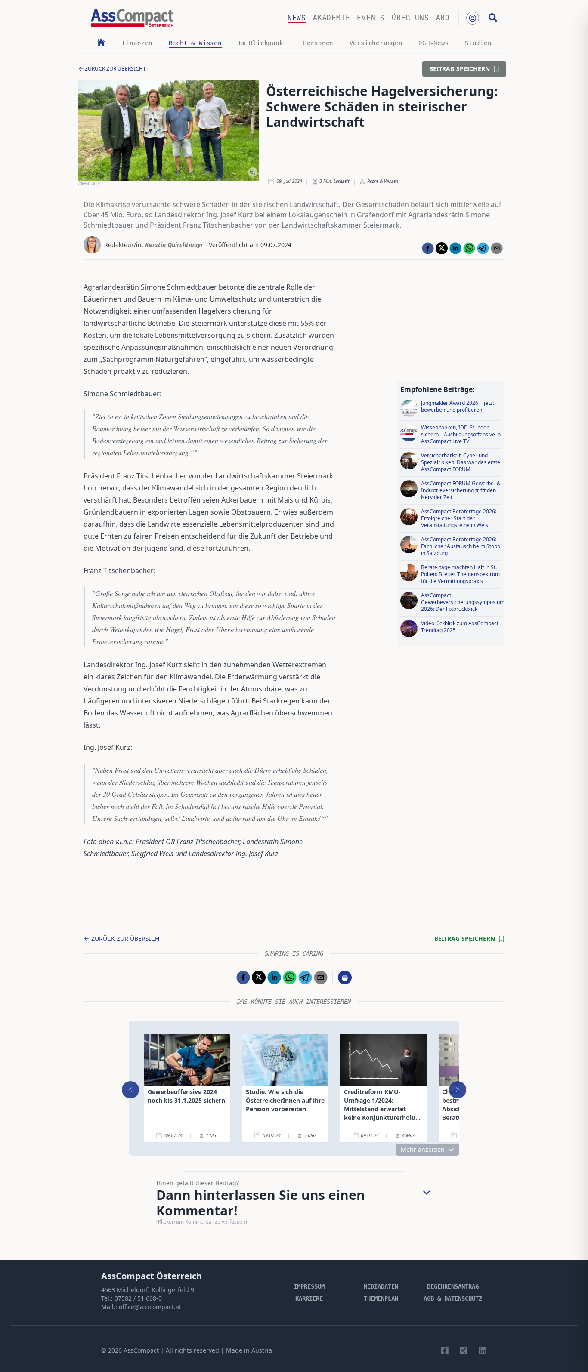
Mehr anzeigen (423, 1149)
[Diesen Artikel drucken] (345, 977)
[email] (497, 248)
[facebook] (428, 248)
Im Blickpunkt (262, 43)
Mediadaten (381, 1286)
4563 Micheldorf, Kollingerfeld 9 (147, 1290)
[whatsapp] (469, 248)
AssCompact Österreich (151, 1276)
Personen (318, 43)
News (297, 18)
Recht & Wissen (195, 43)
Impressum (309, 1286)
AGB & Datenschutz (453, 1298)
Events (371, 18)
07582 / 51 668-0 (138, 1298)
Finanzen (137, 43)
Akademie (331, 18)
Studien (478, 43)
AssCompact (141, 1350)
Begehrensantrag (453, 1286)
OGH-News (433, 43)
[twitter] (442, 248)
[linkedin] (455, 248)
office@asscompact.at (150, 1307)
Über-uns (410, 18)
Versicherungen (376, 43)
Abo (443, 18)
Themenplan (381, 1298)
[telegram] (483, 248)
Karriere (309, 1298)
